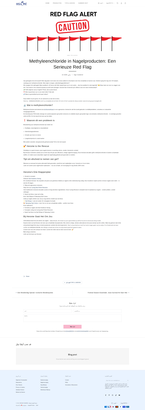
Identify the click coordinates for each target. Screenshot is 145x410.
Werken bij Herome (20, 392)
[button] (117, 3)
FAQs (66, 382)
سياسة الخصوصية (31, 405)
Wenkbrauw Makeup (45, 389)
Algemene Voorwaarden (21, 380)
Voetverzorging (44, 387)
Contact (67, 380)
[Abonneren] (128, 380)
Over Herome (19, 384)
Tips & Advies (74, 55)
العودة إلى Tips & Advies (73, 282)
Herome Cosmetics (24, 403)
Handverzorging (44, 380)
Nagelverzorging (44, 382)
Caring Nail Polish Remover (39, 187)
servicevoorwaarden (83, 331)
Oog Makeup (44, 384)
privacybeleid (69, 331)
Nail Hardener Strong (35, 178)
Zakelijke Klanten (20, 389)
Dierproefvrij (19, 382)
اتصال (37, 405)
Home (68, 55)
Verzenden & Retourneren (71, 384)
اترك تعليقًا (72, 326)
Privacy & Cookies (20, 387)
